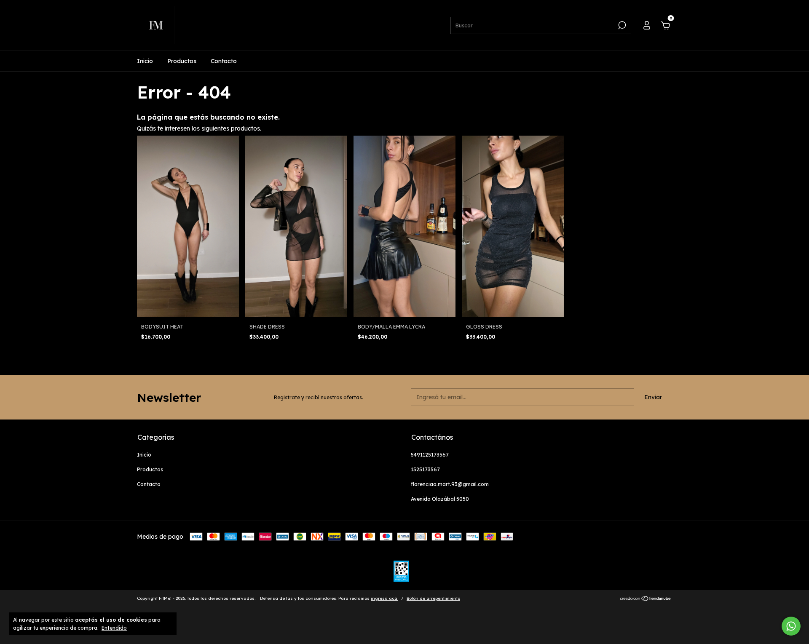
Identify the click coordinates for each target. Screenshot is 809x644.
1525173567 (425, 469)
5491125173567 (430, 455)
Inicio (145, 61)
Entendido (114, 628)
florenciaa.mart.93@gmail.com (450, 484)
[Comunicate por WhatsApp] (791, 626)
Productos (181, 61)
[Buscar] (621, 25)
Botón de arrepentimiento (433, 598)
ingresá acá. (384, 598)
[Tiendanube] (645, 599)
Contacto (224, 61)
